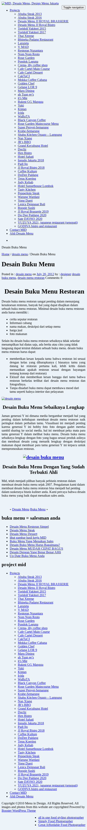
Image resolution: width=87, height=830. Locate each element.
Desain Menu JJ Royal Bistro (36, 25)
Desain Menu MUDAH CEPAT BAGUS (36, 548)
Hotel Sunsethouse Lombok (35, 186)
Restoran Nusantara (30, 50)
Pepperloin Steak (28, 193)
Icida (21, 112)
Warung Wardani (28, 197)
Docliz (22, 149)
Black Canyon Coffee (32, 120)
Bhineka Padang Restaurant (35, 39)
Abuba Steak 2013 (30, 14)
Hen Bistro (25, 153)
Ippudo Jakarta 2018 (31, 160)
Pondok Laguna (28, 61)
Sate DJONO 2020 (30, 219)
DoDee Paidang (28, 175)
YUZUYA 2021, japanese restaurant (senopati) (48, 222)
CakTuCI (24, 76)
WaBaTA (24, 116)
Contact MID (18, 230)
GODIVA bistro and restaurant (37, 226)
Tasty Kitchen (27, 189)
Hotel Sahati (26, 156)
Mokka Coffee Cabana (32, 80)
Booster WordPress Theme (19, 810)
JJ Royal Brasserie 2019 (33, 211)
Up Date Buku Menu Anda (27, 556)
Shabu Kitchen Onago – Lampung (40, 134)
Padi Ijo (23, 164)
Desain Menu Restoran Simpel (29, 526)
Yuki (21, 105)
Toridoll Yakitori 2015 (32, 28)
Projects (15, 10)
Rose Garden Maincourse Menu (38, 123)
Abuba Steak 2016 (30, 17)
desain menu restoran (31, 278)
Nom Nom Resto (29, 54)
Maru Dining (26, 90)
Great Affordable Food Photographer (61, 825)
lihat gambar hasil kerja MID (28, 537)
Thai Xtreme (26, 36)
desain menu (20, 254)
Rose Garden (26, 58)
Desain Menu (20, 509)
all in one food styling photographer (61, 817)
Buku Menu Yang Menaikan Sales (31, 541)
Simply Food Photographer (55, 821)
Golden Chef (26, 83)
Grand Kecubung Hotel (33, 145)
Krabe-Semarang (28, 131)
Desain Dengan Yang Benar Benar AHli (35, 552)
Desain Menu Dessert (23, 534)
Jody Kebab (25, 182)
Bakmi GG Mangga (30, 101)
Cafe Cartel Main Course (34, 69)
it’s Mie (22, 98)
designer (65, 274)
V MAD (23, 47)
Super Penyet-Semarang (33, 127)
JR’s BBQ (24, 142)
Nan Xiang (25, 138)
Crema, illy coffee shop (33, 65)
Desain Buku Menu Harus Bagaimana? (35, 545)
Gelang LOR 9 (27, 87)
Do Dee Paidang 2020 (32, 215)
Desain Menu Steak (22, 530)
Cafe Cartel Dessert (30, 72)
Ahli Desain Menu (21, 233)
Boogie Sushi (26, 208)
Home (6, 254)
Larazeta (23, 43)
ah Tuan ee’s (26, 94)
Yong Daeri (25, 200)
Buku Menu (38, 509)
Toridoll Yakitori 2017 (32, 32)
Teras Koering (27, 178)
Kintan (22, 109)
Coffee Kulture (27, 171)
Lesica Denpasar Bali (31, 204)
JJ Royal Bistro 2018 (31, 167)
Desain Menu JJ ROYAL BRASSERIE (43, 21)
